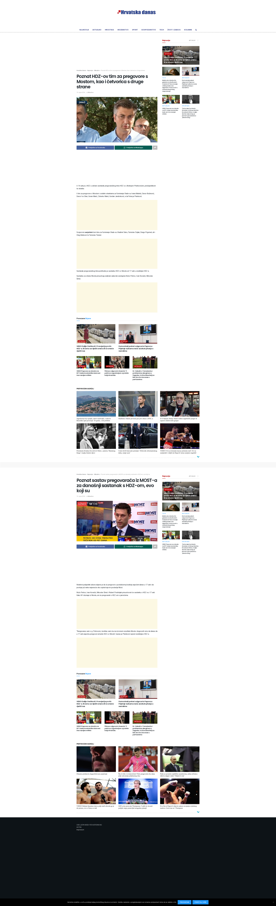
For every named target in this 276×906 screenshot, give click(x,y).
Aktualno (96, 30)
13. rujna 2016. (81, 92)
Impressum (80, 830)
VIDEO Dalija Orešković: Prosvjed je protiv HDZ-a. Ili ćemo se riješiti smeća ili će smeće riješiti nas (95, 348)
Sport (135, 30)
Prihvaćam (184, 902)
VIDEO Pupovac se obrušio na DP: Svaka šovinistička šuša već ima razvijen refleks (88, 373)
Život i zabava (174, 30)
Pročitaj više (200, 902)
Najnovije (84, 30)
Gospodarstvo (148, 30)
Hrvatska (109, 30)
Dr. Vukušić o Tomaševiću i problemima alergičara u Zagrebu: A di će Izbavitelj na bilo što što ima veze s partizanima (143, 375)
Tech (161, 30)
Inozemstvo (123, 30)
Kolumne (188, 30)
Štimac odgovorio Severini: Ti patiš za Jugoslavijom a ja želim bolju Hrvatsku (117, 373)
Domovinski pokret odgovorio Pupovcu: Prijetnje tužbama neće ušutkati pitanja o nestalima (136, 348)
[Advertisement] (117, 54)
